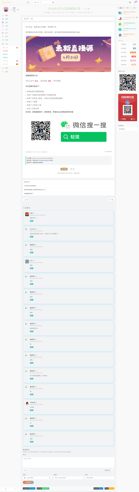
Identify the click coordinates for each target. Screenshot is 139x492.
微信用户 (32, 244)
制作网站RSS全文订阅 (129, 28)
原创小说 (10, 64)
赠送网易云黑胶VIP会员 (130, 34)
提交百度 (44, 152)
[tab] (121, 8)
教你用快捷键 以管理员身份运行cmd (34, 189)
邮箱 (56, 474)
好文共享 (10, 61)
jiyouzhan (33, 229)
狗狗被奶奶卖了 (28, 193)
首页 (27, 18)
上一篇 (26, 200)
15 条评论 (80, 12)
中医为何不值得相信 (30, 186)
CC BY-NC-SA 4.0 (43, 160)
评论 (24, 454)
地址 (86, 474)
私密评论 (107, 470)
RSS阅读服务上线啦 (129, 17)
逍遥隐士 (48, 12)
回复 (32, 220)
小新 (31, 213)
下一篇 (111, 200)
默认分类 (10, 47)
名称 (24, 474)
